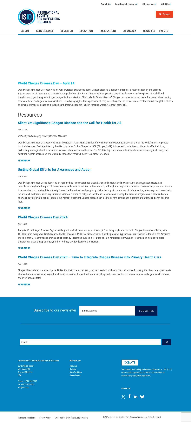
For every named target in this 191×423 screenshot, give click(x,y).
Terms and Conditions (26, 418)
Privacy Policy (44, 418)
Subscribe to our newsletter (55, 310)
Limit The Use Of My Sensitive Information (71, 418)
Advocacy (129, 31)
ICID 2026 (165, 4)
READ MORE (24, 160)
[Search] (166, 342)
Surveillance (45, 31)
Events (163, 31)
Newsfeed (149, 31)
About (25, 31)
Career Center (75, 375)
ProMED (105, 4)
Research (67, 31)
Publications (108, 31)
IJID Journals (148, 4)
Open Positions (76, 372)
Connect (73, 369)
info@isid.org (23, 387)
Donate (166, 14)
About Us (73, 366)
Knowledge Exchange (125, 4)
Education (86, 31)
